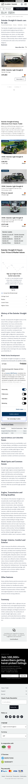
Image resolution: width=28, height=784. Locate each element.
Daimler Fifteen (6, 243)
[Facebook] (6, 716)
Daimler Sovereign (19, 234)
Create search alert (20, 8)
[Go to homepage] (9, 4)
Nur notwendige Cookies (14, 419)
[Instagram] (18, 716)
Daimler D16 (5, 236)
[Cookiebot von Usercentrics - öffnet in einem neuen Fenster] (20, 364)
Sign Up (13, 290)
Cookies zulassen (14, 414)
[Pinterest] (14, 716)
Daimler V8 (17, 238)
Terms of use (9, 776)
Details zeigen (19, 409)
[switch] (24, 394)
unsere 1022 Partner (11, 373)
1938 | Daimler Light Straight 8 (12, 70)
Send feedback (14, 639)
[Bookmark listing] (24, 54)
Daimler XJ (17, 243)
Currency (4, 732)
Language (4, 723)
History (15, 24)
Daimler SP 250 (18, 236)
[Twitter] (10, 716)
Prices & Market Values (6, 24)
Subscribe (23, 676)
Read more (4, 44)
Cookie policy (23, 776)
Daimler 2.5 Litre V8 (7, 234)
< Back (2, 16)
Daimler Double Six (7, 238)
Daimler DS (5, 240)
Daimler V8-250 (18, 240)
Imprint (3, 776)
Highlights (20, 24)
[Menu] (21, 4)
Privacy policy (16, 776)
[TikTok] (21, 716)
